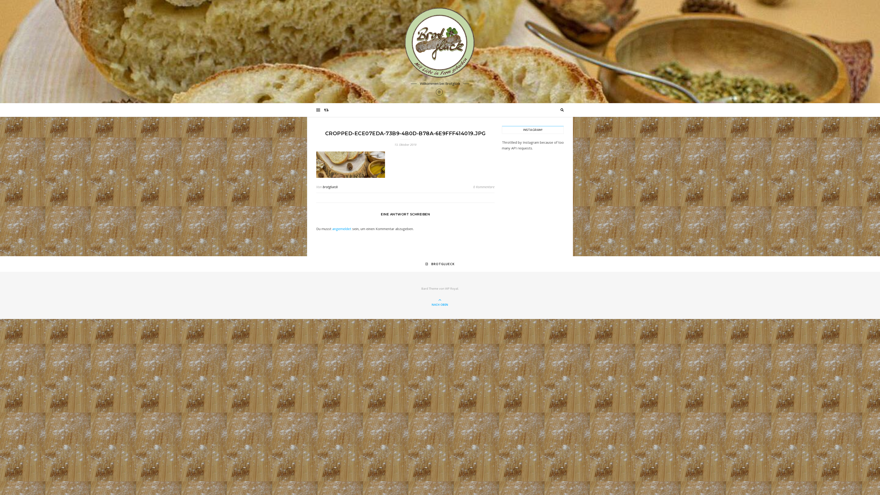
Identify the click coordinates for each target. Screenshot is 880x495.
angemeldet (341, 228)
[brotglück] (440, 42)
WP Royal (451, 288)
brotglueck (330, 187)
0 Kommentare (484, 187)
